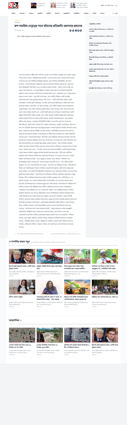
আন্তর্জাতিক (68, 14)
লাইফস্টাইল (78, 14)
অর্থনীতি (49, 14)
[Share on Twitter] (78, 31)
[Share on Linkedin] (81, 31)
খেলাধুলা (87, 14)
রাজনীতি (41, 14)
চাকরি (95, 14)
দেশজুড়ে (32, 14)
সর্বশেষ (13, 13)
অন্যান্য (103, 14)
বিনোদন (58, 14)
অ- (70, 31)
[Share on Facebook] (76, 31)
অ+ (73, 31)
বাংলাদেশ (23, 14)
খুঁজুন (116, 13)
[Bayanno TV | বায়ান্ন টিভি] (13, 5)
